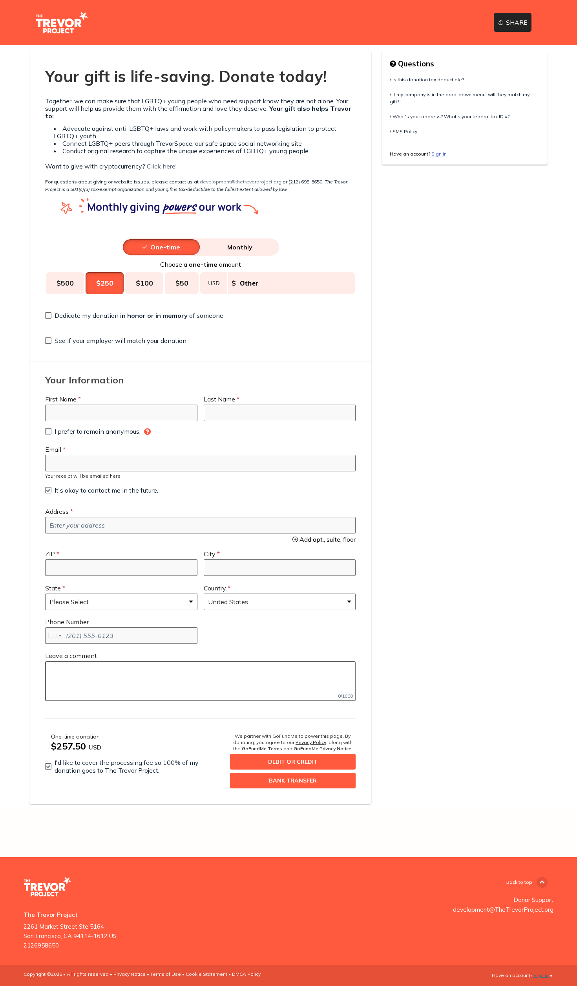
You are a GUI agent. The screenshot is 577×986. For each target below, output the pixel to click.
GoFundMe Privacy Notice (322, 748)
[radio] (165, 247)
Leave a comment (71, 656)
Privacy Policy (311, 742)
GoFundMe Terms (262, 748)
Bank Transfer (293, 780)
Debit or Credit (293, 761)
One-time (165, 247)
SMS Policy (405, 131)
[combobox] (55, 635)
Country (215, 588)
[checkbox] (134, 315)
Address (57, 511)
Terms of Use (165, 974)
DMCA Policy (246, 974)
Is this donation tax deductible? (428, 79)
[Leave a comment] (200, 681)
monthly (239, 247)
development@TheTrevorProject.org (503, 909)
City (209, 554)
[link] (61, 22)
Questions (415, 63)
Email (53, 449)
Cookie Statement (206, 974)
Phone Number (67, 622)
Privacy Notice (129, 974)
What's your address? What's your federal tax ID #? (451, 116)
